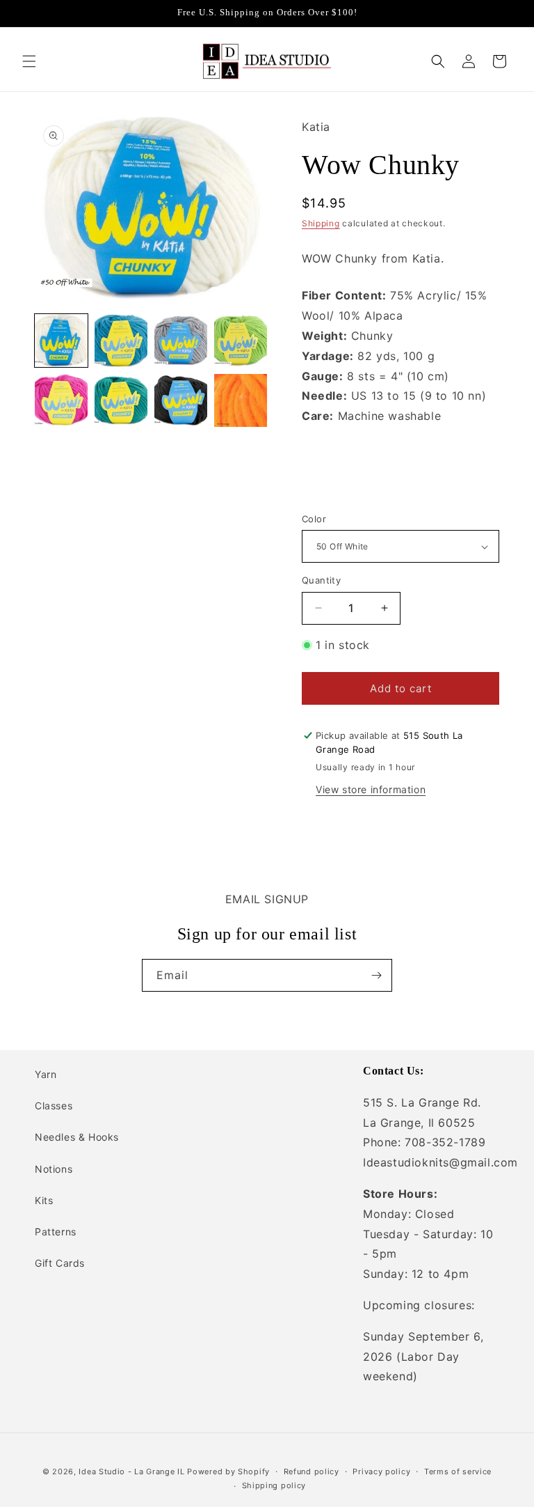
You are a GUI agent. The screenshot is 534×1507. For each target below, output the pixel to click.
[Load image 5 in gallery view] (61, 400)
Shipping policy (274, 1485)
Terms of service (458, 1471)
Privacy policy (381, 1471)
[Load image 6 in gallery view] (121, 400)
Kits (44, 1200)
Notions (53, 1169)
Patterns (55, 1231)
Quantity (321, 580)
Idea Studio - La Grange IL (131, 1471)
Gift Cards (60, 1263)
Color (314, 518)
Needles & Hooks (77, 1137)
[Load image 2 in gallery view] (121, 340)
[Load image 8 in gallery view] (240, 400)
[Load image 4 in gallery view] (240, 340)
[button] (29, 61)
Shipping (321, 223)
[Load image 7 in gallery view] (180, 400)
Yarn (45, 1074)
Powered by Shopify (228, 1471)
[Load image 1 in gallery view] (61, 340)
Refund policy (311, 1471)
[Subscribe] (376, 975)
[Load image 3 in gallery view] (180, 340)
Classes (53, 1105)
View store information (371, 789)
